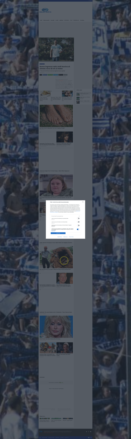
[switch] (78, 218)
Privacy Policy (71, 236)
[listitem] (65, 216)
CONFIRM (58, 233)
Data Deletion (60, 236)
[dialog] (65, 219)
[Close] (83, 202)
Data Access (65, 236)
